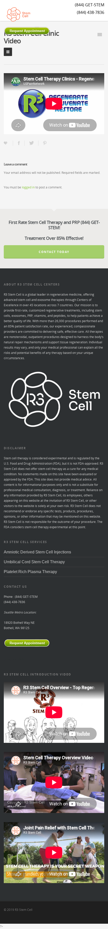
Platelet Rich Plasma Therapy (30, 572)
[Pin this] (45, 143)
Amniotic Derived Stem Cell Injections (37, 552)
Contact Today (54, 252)
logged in (28, 187)
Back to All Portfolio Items (8, 52)
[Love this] (6, 143)
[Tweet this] (32, 143)
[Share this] (19, 143)
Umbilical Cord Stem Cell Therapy (34, 562)
